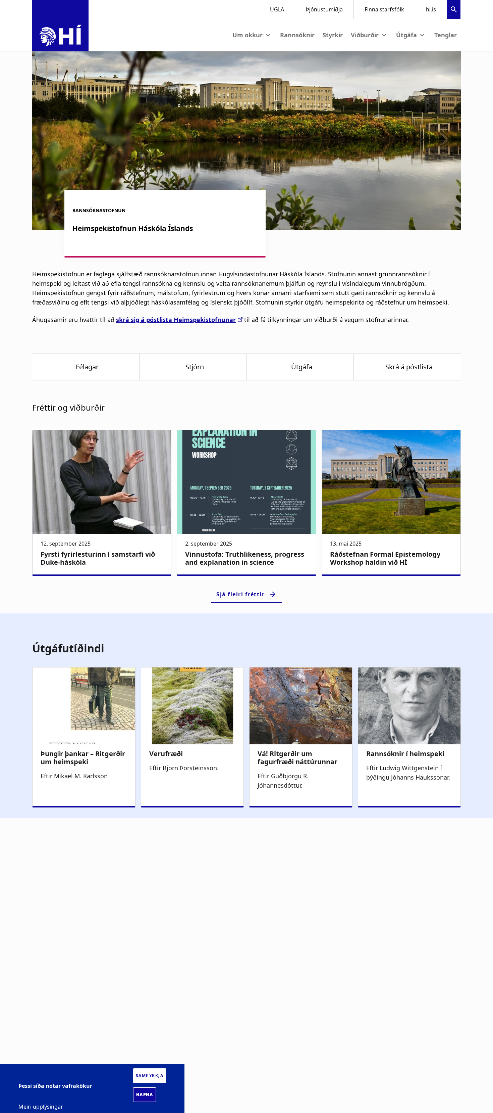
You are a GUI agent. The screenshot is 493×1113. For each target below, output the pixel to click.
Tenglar (445, 35)
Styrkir (333, 35)
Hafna (144, 1094)
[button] (453, 10)
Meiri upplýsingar (40, 1106)
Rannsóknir (297, 35)
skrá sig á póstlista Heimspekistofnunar (176, 320)
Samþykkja (150, 1075)
